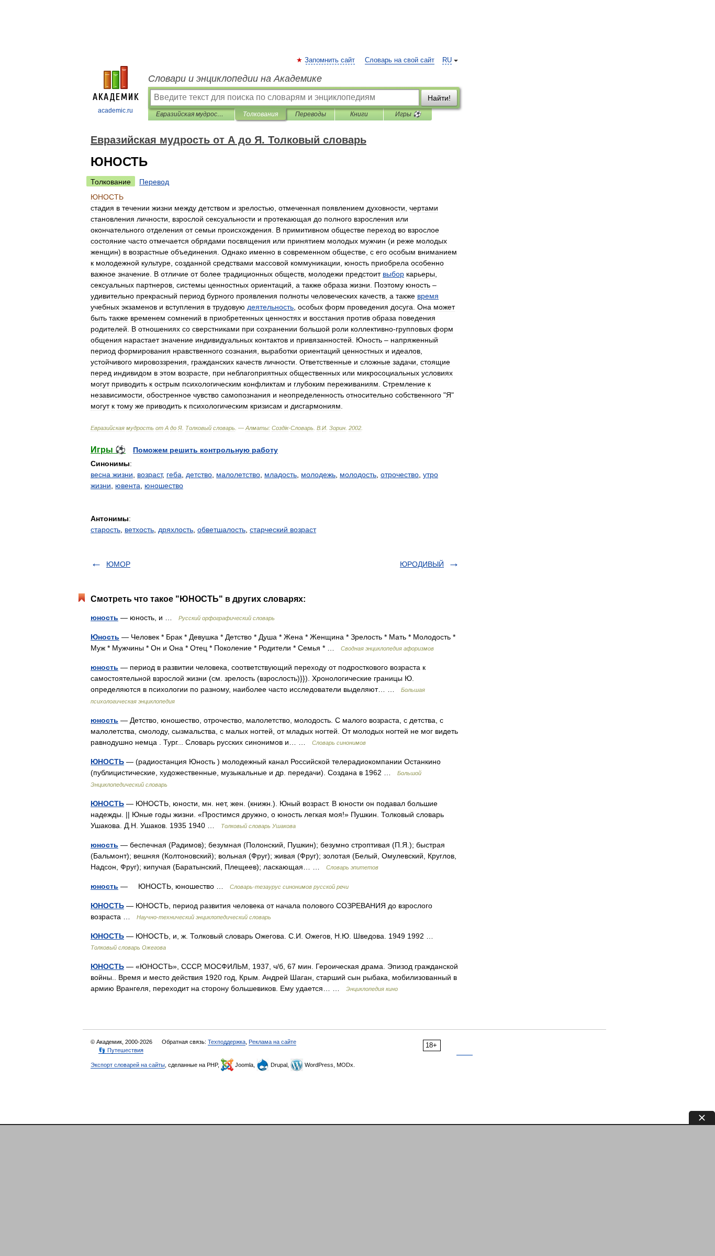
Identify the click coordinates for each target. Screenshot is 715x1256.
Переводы (310, 114)
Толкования (260, 114)
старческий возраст (283, 529)
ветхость (139, 529)
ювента (127, 485)
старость (105, 529)
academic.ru (115, 110)
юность (104, 617)
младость (280, 474)
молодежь (318, 474)
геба (174, 474)
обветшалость (221, 529)
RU (447, 60)
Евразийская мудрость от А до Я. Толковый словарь (191, 114)
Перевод (154, 182)
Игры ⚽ (408, 114)
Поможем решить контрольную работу (205, 450)
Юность (105, 637)
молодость (358, 474)
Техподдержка (226, 1042)
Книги (359, 114)
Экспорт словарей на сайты (128, 1065)
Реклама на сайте (272, 1042)
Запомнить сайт (330, 60)
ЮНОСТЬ (107, 761)
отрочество (400, 474)
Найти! (439, 98)
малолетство (238, 474)
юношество (163, 485)
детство (199, 474)
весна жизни (112, 474)
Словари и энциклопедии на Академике (235, 78)
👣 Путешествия (120, 1050)
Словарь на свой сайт (399, 60)
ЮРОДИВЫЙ (422, 564)
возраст (149, 474)
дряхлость (175, 529)
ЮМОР (118, 564)
